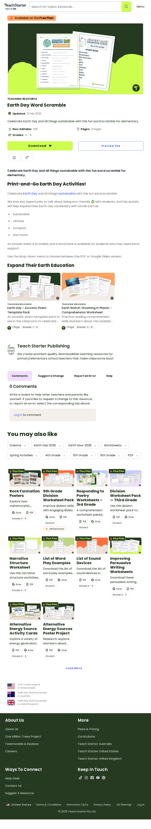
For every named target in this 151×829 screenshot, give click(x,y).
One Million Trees (23, 736)
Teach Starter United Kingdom (100, 759)
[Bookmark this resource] (14, 157)
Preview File (110, 146)
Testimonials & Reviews (22, 744)
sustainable (67, 193)
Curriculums (86, 736)
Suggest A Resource (19, 793)
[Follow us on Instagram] (86, 777)
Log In (141, 804)
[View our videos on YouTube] (98, 777)
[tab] (19, 376)
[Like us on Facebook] (92, 777)
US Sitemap (124, 804)
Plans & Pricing (88, 729)
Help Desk (12, 778)
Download (37, 146)
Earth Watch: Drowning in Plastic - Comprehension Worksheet (87, 310)
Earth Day (30, 193)
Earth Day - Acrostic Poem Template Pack (26, 310)
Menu (140, 6)
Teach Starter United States (98, 751)
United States (20, 804)
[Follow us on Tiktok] (80, 777)
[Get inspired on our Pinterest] (103, 777)
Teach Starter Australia (95, 744)
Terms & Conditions (48, 804)
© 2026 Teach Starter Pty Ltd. (77, 811)
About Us (11, 729)
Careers (11, 751)
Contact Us (13, 786)
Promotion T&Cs (77, 804)
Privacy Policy (102, 804)
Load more (74, 668)
